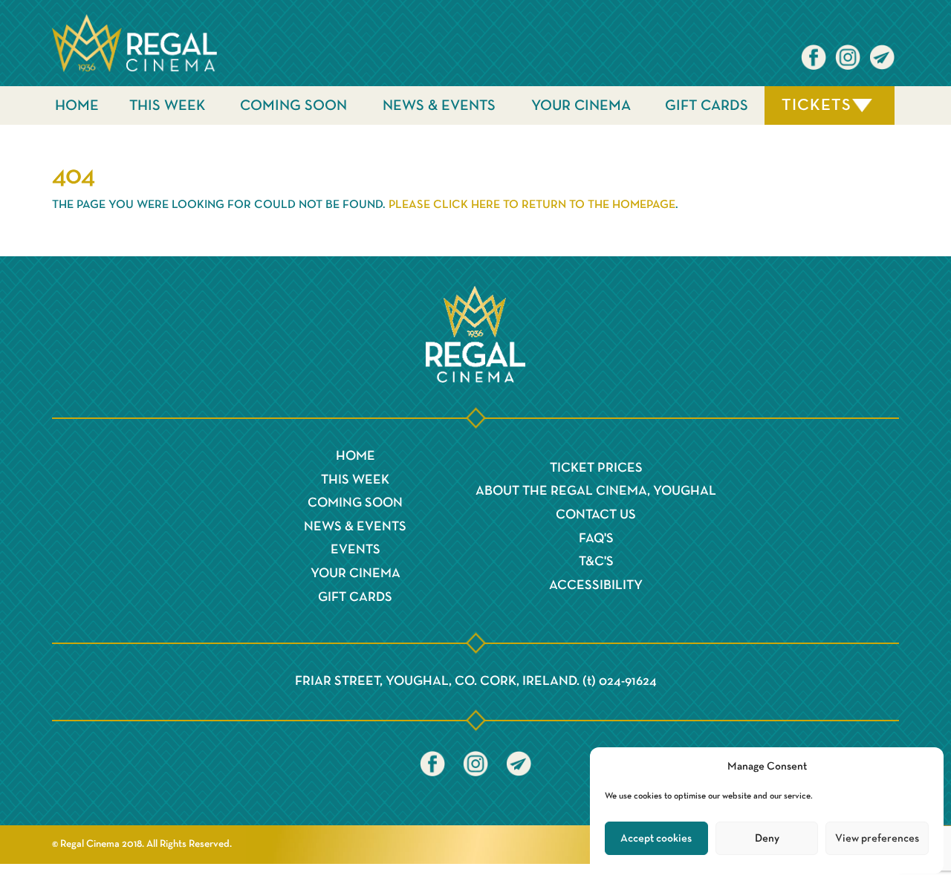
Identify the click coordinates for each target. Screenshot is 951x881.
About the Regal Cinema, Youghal (596, 491)
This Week (167, 105)
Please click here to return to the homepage (532, 205)
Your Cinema (581, 105)
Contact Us (596, 514)
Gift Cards (706, 105)
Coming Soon (293, 105)
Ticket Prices (596, 468)
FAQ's (596, 538)
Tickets (816, 105)
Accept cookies (656, 838)
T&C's (596, 561)
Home (77, 105)
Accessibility (596, 585)
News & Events (439, 105)
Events (355, 549)
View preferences (877, 838)
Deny (767, 838)
